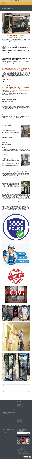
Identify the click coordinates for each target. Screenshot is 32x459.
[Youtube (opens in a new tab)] (29, 0)
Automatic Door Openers (20, 422)
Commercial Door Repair (20, 403)
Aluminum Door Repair (20, 407)
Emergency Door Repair (20, 405)
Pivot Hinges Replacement (20, 418)
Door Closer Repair (19, 412)
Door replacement (19, 420)
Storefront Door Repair (20, 406)
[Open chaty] (30, 457)
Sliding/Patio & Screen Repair (21, 417)
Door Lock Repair (19, 423)
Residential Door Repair (20, 404)
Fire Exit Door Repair (19, 419)
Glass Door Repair (19, 408)
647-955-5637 (13, 429)
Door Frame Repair (19, 421)
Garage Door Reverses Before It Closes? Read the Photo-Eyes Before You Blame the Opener (23, 446)
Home (2, 8)
